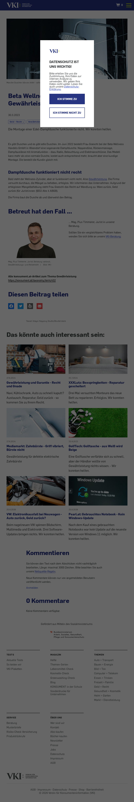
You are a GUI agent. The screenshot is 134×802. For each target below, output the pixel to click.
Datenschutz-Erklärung (64, 88)
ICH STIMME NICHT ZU (67, 112)
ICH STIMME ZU (67, 99)
